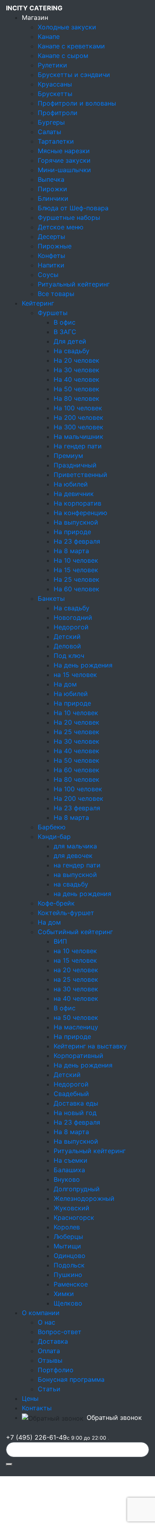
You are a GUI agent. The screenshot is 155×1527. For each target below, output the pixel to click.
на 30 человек (76, 989)
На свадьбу (71, 351)
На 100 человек (78, 408)
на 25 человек (76, 979)
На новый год (75, 1113)
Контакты (37, 1408)
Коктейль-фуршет (66, 913)
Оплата (49, 1351)
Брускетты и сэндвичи (74, 75)
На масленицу (76, 1027)
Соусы (48, 275)
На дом (65, 684)
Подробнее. (21, 1492)
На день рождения (83, 665)
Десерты (51, 236)
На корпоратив (77, 503)
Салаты (49, 132)
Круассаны (55, 84)
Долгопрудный (77, 1189)
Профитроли (58, 113)
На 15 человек (76, 570)
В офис (65, 322)
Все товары (56, 294)
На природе (72, 532)
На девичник (74, 494)
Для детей (70, 341)
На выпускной (76, 522)
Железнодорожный (84, 1198)
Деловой (67, 646)
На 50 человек (76, 389)
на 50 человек (76, 1017)
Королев (67, 1227)
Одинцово (69, 1256)
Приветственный (80, 475)
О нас (46, 1322)
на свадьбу (71, 884)
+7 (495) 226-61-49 (56, 1437)
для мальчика (75, 846)
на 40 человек (76, 998)
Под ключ (69, 656)
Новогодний (73, 617)
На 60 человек (76, 589)
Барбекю (52, 827)
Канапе (49, 36)
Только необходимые (90, 1511)
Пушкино (68, 1275)
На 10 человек (76, 560)
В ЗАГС (65, 332)
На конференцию (80, 513)
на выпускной (75, 875)
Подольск (69, 1265)
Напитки (51, 265)
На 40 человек (76, 379)
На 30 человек (76, 370)
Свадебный (71, 1094)
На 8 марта (71, 551)
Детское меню (60, 227)
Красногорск (74, 1217)
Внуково (67, 1179)
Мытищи (67, 1246)
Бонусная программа (71, 1379)
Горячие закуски (64, 160)
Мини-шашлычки (64, 170)
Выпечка (51, 179)
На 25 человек (76, 579)
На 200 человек (78, 417)
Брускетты (55, 94)
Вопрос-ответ (59, 1332)
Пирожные (55, 246)
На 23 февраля (77, 541)
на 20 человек (76, 970)
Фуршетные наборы (69, 217)
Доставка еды (76, 1103)
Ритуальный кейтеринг (74, 284)
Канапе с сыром (63, 56)
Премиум (68, 456)
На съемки (70, 1160)
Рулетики (52, 65)
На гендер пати (78, 446)
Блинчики (53, 198)
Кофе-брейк (56, 903)
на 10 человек (75, 951)
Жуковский (71, 1208)
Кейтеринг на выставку (90, 1046)
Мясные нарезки (64, 151)
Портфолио (56, 1370)
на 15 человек (75, 675)
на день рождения (82, 894)
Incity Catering (34, 8)
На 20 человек (76, 360)
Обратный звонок (114, 1417)
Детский (67, 636)
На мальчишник (78, 436)
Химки (64, 1294)
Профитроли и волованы (77, 103)
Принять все (29, 1511)
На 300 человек (78, 427)
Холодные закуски (67, 27)
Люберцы (68, 1236)
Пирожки (52, 189)
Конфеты (51, 256)
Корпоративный (78, 1056)
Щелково (68, 1303)
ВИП (60, 941)
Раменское (71, 1284)
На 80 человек (76, 398)
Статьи (49, 1389)
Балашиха (69, 1170)
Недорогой (71, 627)
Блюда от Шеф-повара (73, 208)
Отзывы (50, 1360)
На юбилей (71, 484)
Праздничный (75, 465)
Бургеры (51, 122)
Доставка (53, 1341)
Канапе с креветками (71, 46)
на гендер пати (77, 865)
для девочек (73, 856)
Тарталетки (56, 141)
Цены (30, 1398)
